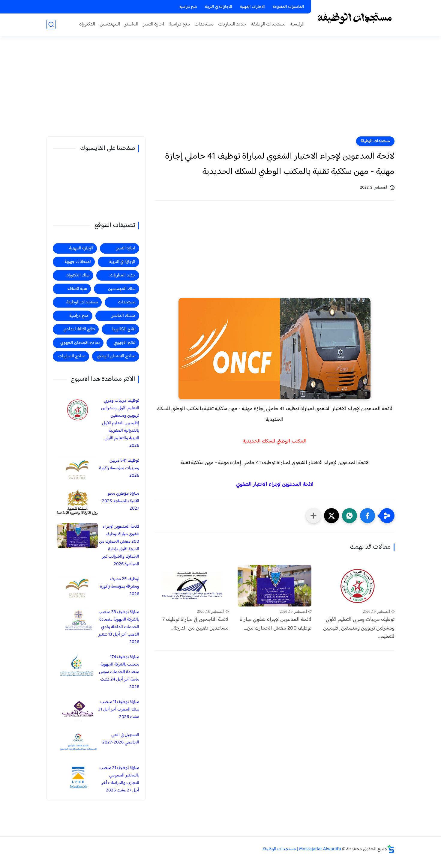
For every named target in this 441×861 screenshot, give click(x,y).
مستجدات (204, 24)
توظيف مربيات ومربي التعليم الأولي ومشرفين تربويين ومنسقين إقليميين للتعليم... (358, 628)
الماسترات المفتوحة (288, 6)
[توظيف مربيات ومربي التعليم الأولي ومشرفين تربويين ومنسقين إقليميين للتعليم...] (357, 585)
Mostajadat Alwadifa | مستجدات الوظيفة (301, 849)
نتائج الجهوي (124, 343)
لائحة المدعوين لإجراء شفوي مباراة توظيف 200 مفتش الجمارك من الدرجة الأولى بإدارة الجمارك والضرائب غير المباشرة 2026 (119, 545)
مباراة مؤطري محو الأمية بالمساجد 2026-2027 (119, 501)
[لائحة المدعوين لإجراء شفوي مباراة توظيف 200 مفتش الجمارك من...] (275, 585)
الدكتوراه (87, 24)
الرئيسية (297, 24)
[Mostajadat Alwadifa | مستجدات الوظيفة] (354, 17)
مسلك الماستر (123, 316)
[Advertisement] (220, 90)
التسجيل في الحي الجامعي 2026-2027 (120, 738)
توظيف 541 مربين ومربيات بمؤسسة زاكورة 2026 (119, 468)
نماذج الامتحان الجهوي (80, 343)
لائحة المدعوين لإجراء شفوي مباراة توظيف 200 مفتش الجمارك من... (275, 624)
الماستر (131, 24)
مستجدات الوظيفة (268, 24)
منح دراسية (188, 6)
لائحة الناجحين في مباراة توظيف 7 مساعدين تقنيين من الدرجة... (195, 624)
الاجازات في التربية (218, 6)
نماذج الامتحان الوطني (116, 356)
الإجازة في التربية (122, 262)
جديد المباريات (232, 24)
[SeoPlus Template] (390, 849)
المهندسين (110, 24)
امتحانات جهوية (77, 262)
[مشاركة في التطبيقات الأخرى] (313, 515)
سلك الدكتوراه (78, 275)
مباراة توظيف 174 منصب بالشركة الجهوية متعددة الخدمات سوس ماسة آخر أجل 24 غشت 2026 (119, 672)
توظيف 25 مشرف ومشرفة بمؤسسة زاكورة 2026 (119, 586)
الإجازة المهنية (81, 248)
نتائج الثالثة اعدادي (79, 329)
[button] (367, 515)
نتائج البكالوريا (123, 329)
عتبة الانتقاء (77, 289)
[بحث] (51, 24)
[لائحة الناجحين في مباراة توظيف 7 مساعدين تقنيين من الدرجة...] (191, 585)
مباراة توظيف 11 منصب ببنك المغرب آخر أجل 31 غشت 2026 (118, 709)
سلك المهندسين (121, 289)
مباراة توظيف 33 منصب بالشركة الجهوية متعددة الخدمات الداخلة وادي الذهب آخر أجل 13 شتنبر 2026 (118, 627)
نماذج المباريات (71, 356)
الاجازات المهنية (252, 6)
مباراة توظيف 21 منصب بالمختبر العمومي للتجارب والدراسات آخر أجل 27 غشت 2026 (119, 779)
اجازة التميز (153, 24)
